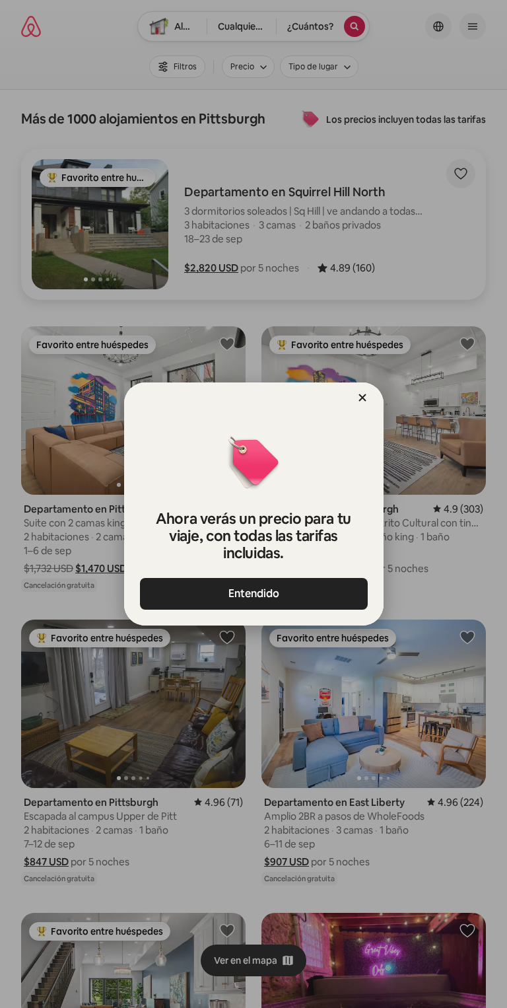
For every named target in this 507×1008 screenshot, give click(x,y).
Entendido (253, 593)
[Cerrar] (362, 397)
